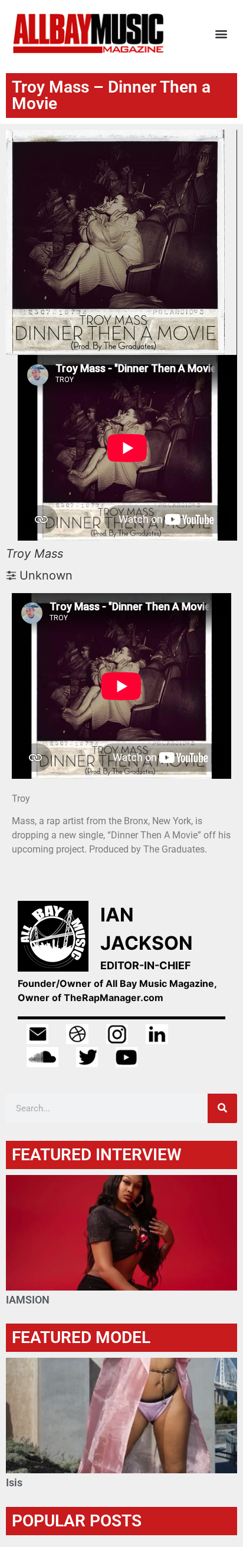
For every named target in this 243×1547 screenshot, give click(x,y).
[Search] (222, 1108)
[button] (221, 34)
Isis (14, 1482)
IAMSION (28, 1299)
